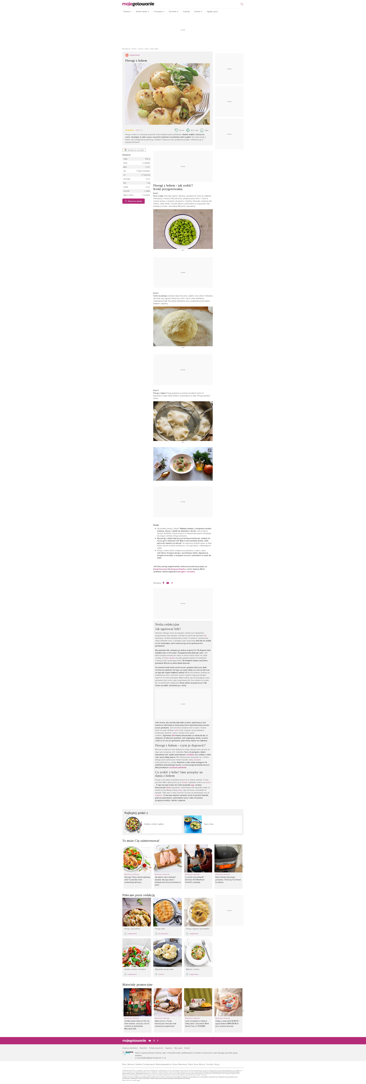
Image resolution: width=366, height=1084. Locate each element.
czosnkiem (190, 754)
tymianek (197, 759)
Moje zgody (178, 1048)
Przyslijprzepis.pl (149, 1064)
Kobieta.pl (139, 1064)
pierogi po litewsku (177, 569)
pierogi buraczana (160, 569)
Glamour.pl (131, 1064)
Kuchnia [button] (198, 11)
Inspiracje (186, 11)
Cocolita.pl (209, 1064)
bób (205, 635)
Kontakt (187, 1048)
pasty (180, 790)
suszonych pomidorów (177, 767)
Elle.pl (124, 1064)
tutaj (138, 1080)
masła (176, 730)
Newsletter (143, 1048)
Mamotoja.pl (183, 1064)
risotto (208, 782)
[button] (123, 866)
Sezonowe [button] (173, 11)
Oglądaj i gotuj (212, 11)
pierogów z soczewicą (186, 571)
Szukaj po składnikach (130, 1048)
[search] (242, 4)
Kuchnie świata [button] (142, 11)
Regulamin (168, 1048)
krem (169, 787)
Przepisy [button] (126, 11)
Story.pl (217, 1064)
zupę (192, 785)
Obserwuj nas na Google (136, 150)
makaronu (158, 795)
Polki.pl (190, 1064)
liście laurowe (170, 658)
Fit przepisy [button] (158, 11)
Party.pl (175, 1064)
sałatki (184, 782)
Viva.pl (196, 1064)
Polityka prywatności (156, 1048)
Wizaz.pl (202, 1064)
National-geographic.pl (164, 1064)
